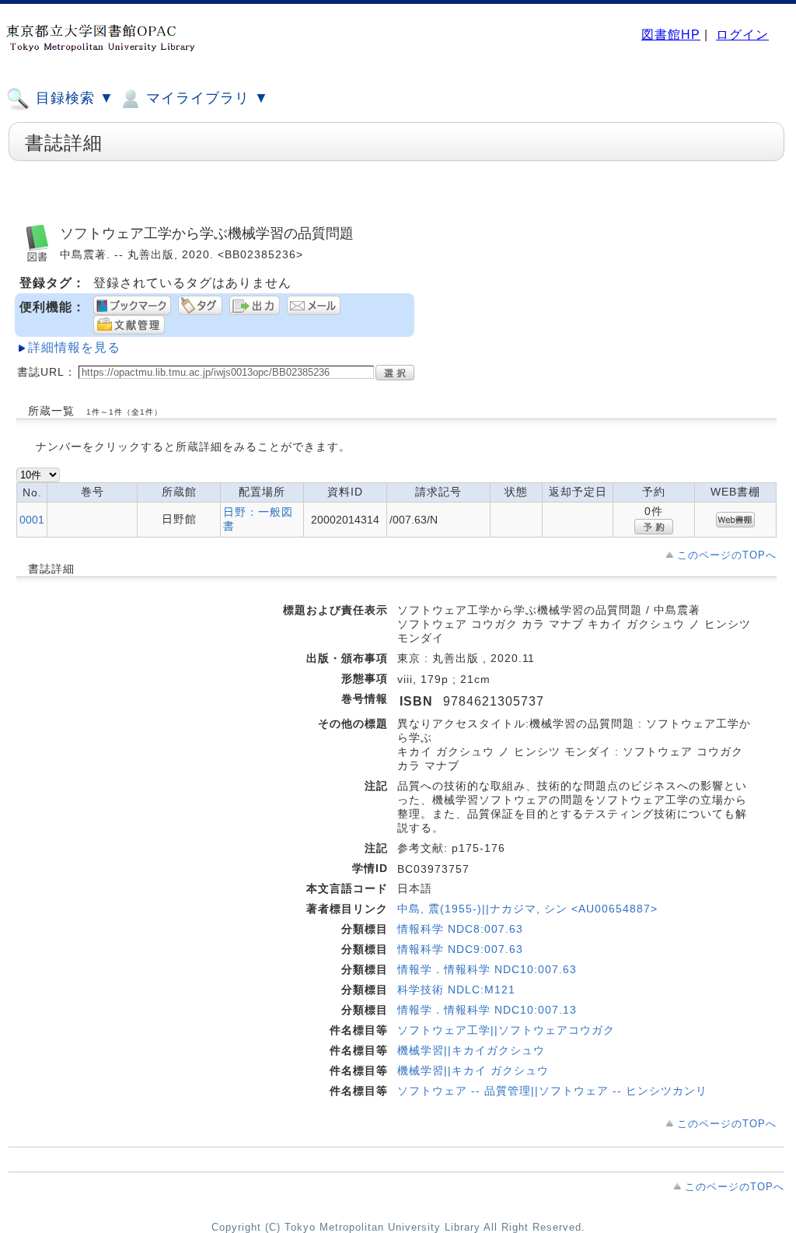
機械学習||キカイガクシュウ (471, 1050)
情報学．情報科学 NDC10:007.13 (487, 1010)
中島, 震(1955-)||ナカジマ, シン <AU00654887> (527, 908)
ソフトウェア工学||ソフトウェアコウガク (506, 1030)
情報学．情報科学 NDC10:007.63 (487, 969)
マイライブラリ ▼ (205, 98)
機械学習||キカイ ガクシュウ (473, 1070)
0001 (31, 519)
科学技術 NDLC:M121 (456, 989)
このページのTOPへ (727, 555)
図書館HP (670, 34)
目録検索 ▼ (72, 98)
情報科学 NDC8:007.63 (460, 929)
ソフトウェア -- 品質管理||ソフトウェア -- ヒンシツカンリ (552, 1090)
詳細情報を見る (74, 347)
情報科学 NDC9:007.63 (460, 949)
